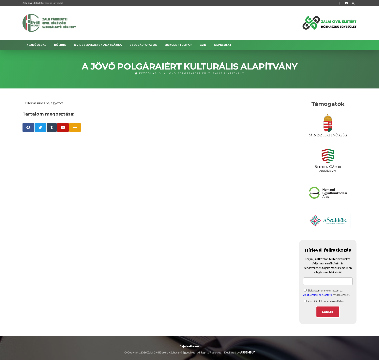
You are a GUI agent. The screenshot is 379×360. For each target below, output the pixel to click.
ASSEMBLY (247, 352)
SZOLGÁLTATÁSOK (143, 44)
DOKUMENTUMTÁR (178, 44)
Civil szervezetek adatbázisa (98, 44)
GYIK (203, 44)
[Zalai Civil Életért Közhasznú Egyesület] (49, 23)
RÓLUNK (60, 44)
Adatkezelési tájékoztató (317, 294)
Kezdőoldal (36, 44)
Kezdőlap (147, 73)
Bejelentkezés (189, 346)
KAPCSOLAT (223, 44)
